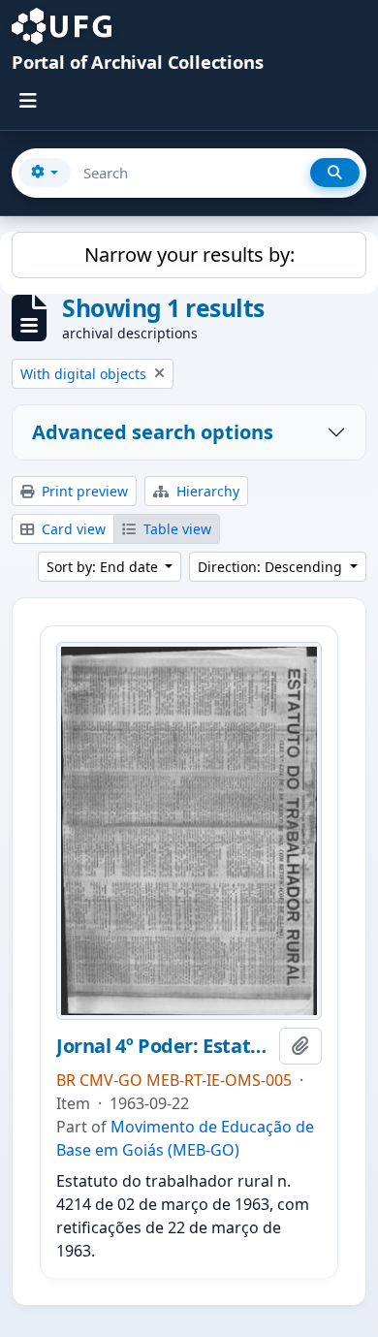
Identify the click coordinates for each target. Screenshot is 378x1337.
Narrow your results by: (189, 254)
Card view (72, 529)
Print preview (83, 491)
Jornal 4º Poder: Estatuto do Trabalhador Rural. (163, 1046)
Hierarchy (206, 491)
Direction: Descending (272, 566)
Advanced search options (152, 432)
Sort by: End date (104, 566)
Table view (175, 529)
